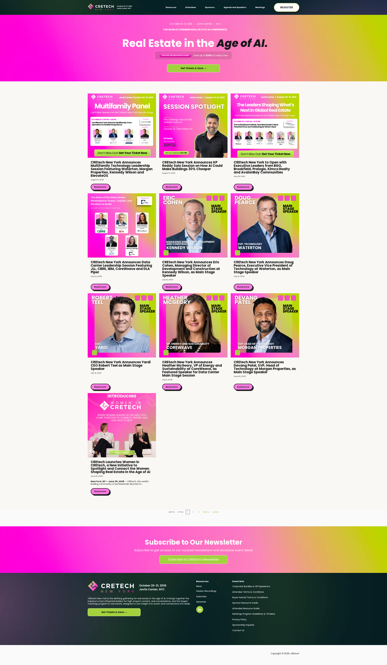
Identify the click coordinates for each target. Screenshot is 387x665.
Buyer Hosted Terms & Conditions (250, 597)
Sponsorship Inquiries (243, 624)
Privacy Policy (239, 619)
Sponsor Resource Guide (245, 602)
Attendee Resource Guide (246, 608)
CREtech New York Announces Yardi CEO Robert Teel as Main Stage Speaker (121, 365)
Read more (100, 186)
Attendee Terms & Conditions (248, 591)
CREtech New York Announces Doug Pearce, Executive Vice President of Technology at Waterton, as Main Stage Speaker (264, 267)
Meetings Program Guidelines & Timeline (253, 613)
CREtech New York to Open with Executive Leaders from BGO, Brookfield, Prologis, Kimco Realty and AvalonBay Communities (262, 167)
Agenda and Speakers (235, 7)
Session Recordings (206, 591)
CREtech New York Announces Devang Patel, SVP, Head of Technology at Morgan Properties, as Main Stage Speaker (265, 367)
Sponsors (210, 7)
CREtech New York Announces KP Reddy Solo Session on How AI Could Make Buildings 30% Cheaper (192, 165)
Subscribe (201, 596)
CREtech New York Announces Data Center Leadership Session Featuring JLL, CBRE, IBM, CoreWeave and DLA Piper (121, 267)
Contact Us (238, 630)
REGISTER (286, 7)
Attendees (190, 7)
